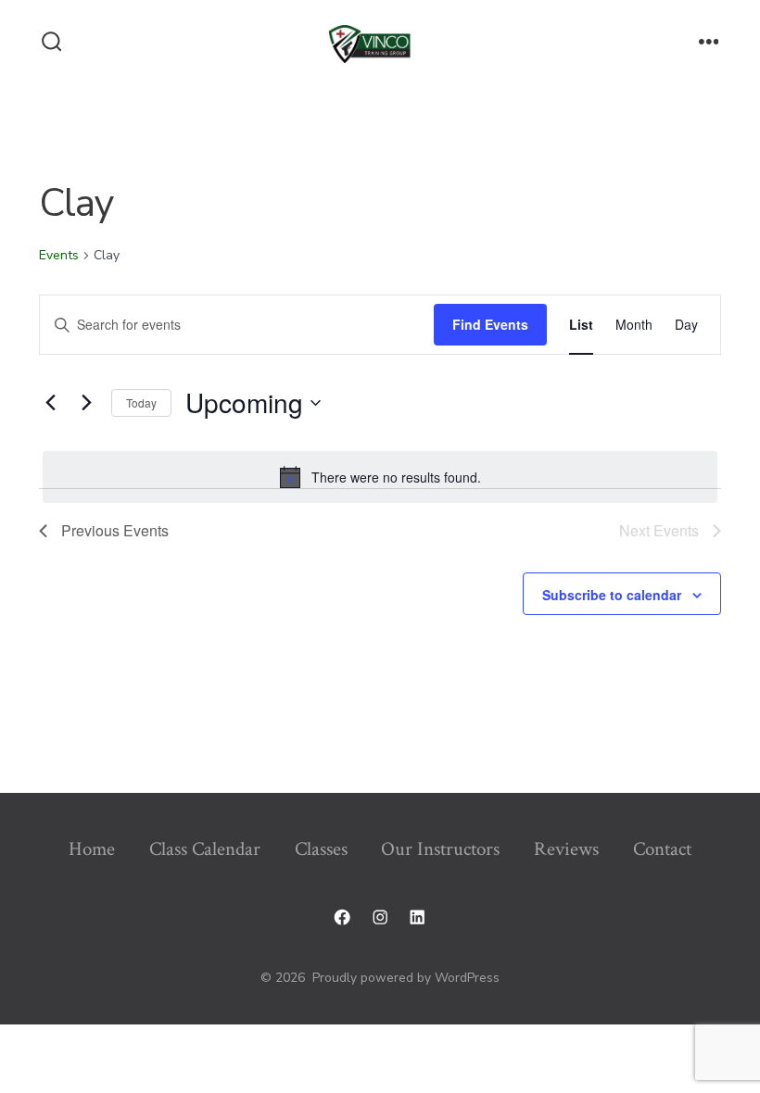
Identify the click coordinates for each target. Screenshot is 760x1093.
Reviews (566, 848)
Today (141, 402)
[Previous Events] (50, 403)
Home (92, 848)
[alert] (380, 477)
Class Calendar (204, 848)
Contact (662, 848)
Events (59, 255)
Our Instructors (440, 848)
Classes (321, 848)
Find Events (490, 324)
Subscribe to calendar (611, 594)
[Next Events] (86, 403)
